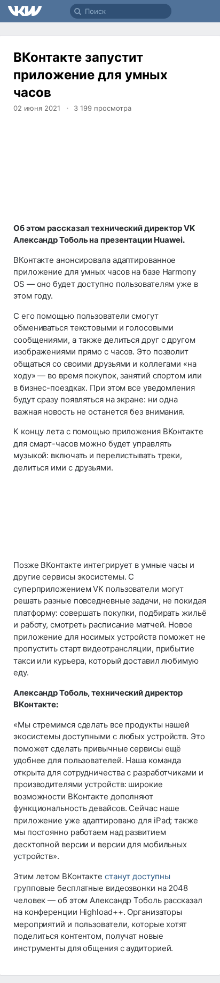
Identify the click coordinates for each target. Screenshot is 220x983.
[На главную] (25, 11)
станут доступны (137, 876)
